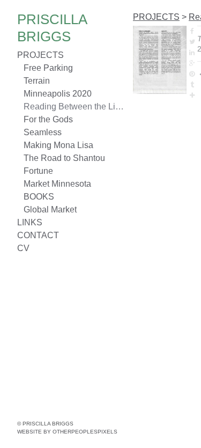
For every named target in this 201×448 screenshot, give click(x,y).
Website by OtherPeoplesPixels (67, 432)
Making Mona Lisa (58, 145)
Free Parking (48, 67)
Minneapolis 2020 (58, 93)
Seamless (43, 132)
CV (23, 248)
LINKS (29, 222)
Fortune (38, 170)
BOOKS (39, 196)
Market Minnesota (57, 183)
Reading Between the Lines (74, 106)
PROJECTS (40, 55)
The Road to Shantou (64, 158)
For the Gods (48, 119)
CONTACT (38, 235)
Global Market (50, 209)
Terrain (37, 80)
